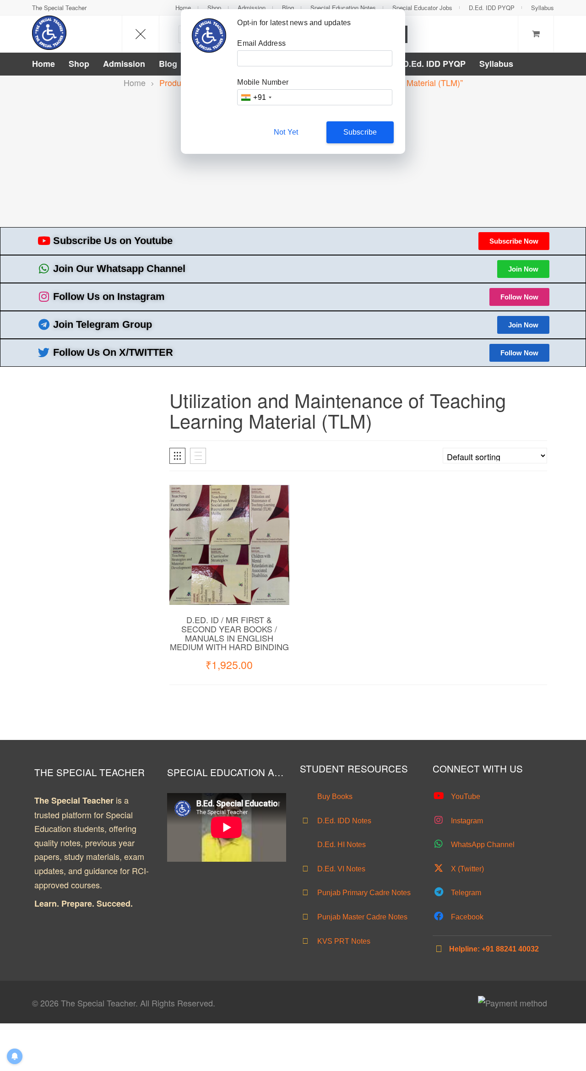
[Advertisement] (293, 158)
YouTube (464, 796)
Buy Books (334, 796)
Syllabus (542, 7)
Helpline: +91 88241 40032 (494, 949)
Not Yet (286, 132)
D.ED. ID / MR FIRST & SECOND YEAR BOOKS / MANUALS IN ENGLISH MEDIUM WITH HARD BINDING (229, 633)
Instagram (466, 821)
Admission (252, 7)
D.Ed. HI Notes (340, 844)
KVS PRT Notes (342, 941)
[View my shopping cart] (535, 34)
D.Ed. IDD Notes (343, 821)
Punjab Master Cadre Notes (361, 917)
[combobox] (256, 97)
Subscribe (360, 132)
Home (183, 7)
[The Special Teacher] (49, 33)
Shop (214, 7)
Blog (288, 7)
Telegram (465, 893)
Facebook (466, 917)
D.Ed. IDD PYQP (492, 7)
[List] (198, 456)
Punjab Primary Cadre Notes (363, 893)
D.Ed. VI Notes (340, 869)
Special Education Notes (343, 7)
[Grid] (177, 456)
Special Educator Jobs (422, 7)
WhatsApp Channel (482, 844)
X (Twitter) (466, 869)
